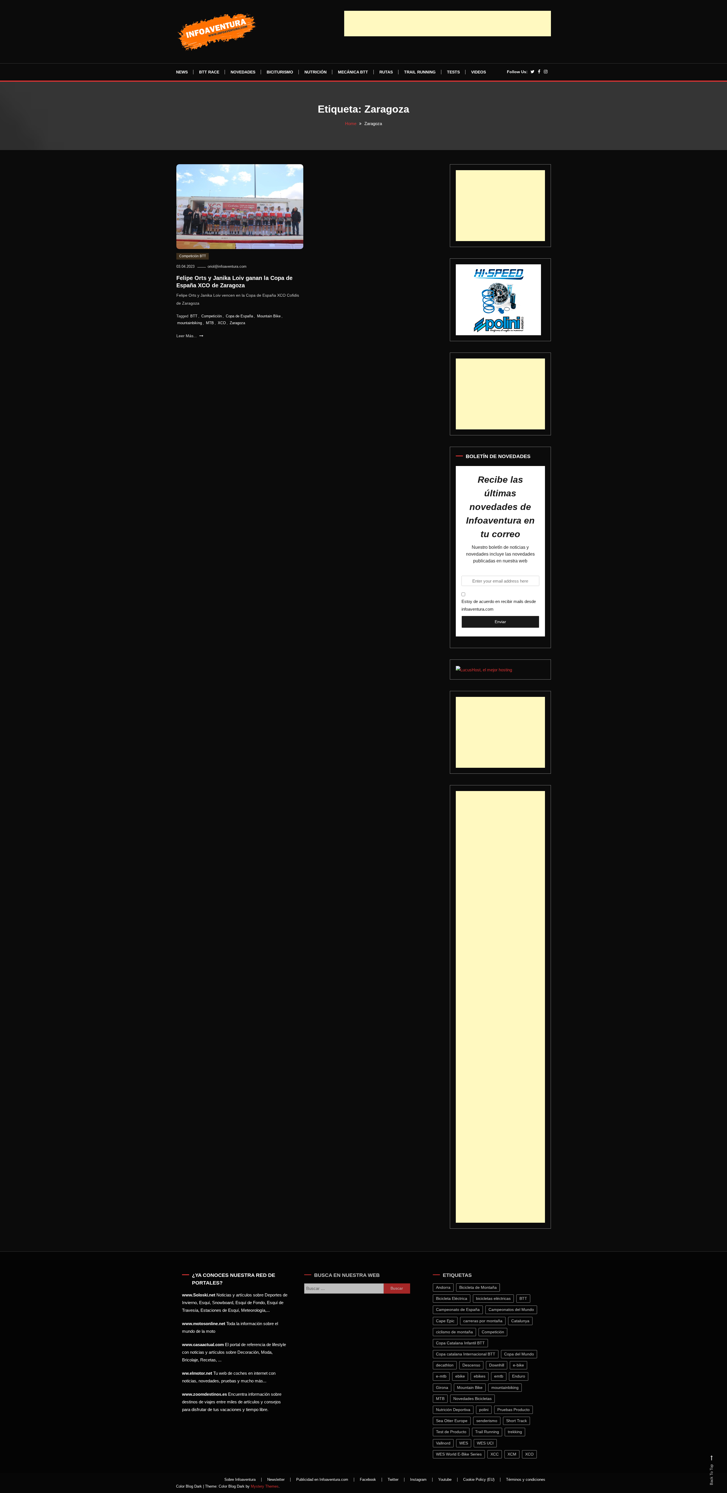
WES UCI (489, 1443)
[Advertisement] (447, 23)
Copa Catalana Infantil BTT (464, 1343)
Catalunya (524, 1321)
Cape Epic (449, 1321)
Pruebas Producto (518, 1409)
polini (488, 1409)
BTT (193, 316)
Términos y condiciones (525, 1480)
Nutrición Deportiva (457, 1409)
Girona (446, 1387)
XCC (499, 1454)
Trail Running (420, 72)
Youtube (445, 1480)
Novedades (243, 72)
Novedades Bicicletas (476, 1398)
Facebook (368, 1480)
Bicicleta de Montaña (482, 1287)
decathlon (449, 1365)
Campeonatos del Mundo (515, 1309)
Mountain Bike (269, 316)
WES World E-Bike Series (463, 1454)
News (182, 72)
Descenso (475, 1365)
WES (467, 1443)
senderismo (491, 1420)
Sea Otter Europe (456, 1420)
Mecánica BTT (353, 72)
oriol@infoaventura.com (227, 266)
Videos (478, 72)
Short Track (520, 1420)
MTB (210, 323)
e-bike (522, 1365)
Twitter (393, 1480)
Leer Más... (187, 336)
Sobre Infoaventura (240, 1480)
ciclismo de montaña (458, 1332)
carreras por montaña (487, 1321)
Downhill (500, 1365)
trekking (519, 1431)
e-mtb (445, 1376)
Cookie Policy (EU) (478, 1480)
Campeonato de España (462, 1309)
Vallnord (447, 1443)
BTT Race (209, 72)
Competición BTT (192, 256)
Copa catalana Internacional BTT (470, 1354)
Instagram (418, 1480)
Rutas (386, 72)
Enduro (522, 1376)
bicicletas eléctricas (497, 1298)
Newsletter (276, 1480)
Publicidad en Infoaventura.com (322, 1480)
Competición (211, 316)
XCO (222, 323)
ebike (464, 1376)
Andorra (447, 1287)
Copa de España (239, 316)
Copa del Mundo (523, 1354)
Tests (453, 72)
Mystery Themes (265, 1486)
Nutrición (315, 72)
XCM (516, 1454)
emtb (502, 1376)
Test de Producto (455, 1431)
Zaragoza (237, 323)
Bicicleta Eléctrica (455, 1298)
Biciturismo (280, 72)
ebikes (484, 1376)
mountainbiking (189, 323)
